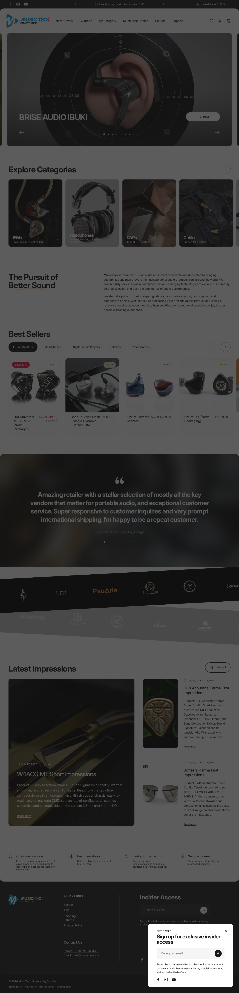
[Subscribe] (218, 953)
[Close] (226, 931)
